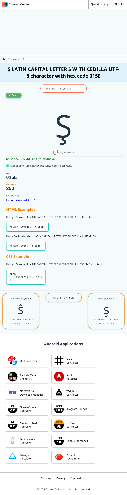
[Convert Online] (3, 59)
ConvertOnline (19, 4)
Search (15, 95)
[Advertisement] (63, 32)
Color (121, 4)
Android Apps (102, 4)
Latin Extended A (18, 200)
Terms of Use (78, 478)
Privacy (60, 478)
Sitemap (46, 478)
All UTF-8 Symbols (63, 297)
